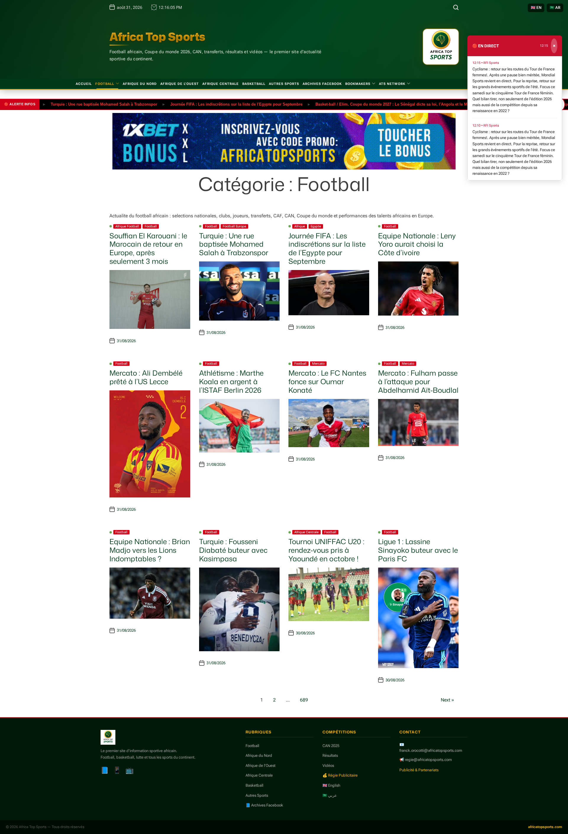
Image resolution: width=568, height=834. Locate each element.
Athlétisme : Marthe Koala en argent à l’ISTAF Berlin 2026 (231, 381)
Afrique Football (127, 226)
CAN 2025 (330, 746)
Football (104, 84)
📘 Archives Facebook (264, 805)
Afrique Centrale (220, 84)
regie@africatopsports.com (428, 759)
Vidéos (328, 765)
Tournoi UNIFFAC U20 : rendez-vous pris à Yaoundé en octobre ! (326, 550)
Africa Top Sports (157, 36)
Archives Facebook (322, 84)
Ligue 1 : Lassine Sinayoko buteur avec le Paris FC (418, 550)
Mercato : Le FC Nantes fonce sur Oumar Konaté (327, 381)
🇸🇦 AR (555, 7)
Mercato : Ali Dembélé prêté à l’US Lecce (146, 377)
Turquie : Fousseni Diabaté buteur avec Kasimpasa (233, 550)
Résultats (330, 755)
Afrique (299, 226)
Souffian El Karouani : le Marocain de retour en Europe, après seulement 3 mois (148, 248)
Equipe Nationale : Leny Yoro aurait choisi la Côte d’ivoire (417, 244)
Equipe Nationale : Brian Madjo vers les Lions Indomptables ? (149, 550)
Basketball (253, 84)
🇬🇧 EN (536, 7)
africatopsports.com (545, 827)
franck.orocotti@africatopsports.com (430, 750)
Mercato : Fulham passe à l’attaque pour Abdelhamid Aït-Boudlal (418, 381)
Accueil (84, 84)
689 (304, 700)
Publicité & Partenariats (418, 770)
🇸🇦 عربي (329, 795)
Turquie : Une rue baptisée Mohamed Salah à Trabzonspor (80, 104)
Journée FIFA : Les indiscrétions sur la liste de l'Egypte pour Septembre (212, 104)
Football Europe (234, 226)
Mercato (318, 364)
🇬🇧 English (331, 785)
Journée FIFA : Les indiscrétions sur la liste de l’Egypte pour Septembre (327, 248)
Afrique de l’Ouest (179, 84)
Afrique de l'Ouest (260, 765)
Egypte (316, 226)
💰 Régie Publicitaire (340, 775)
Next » (447, 700)
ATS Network (392, 84)
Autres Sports (284, 84)
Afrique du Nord (140, 84)
